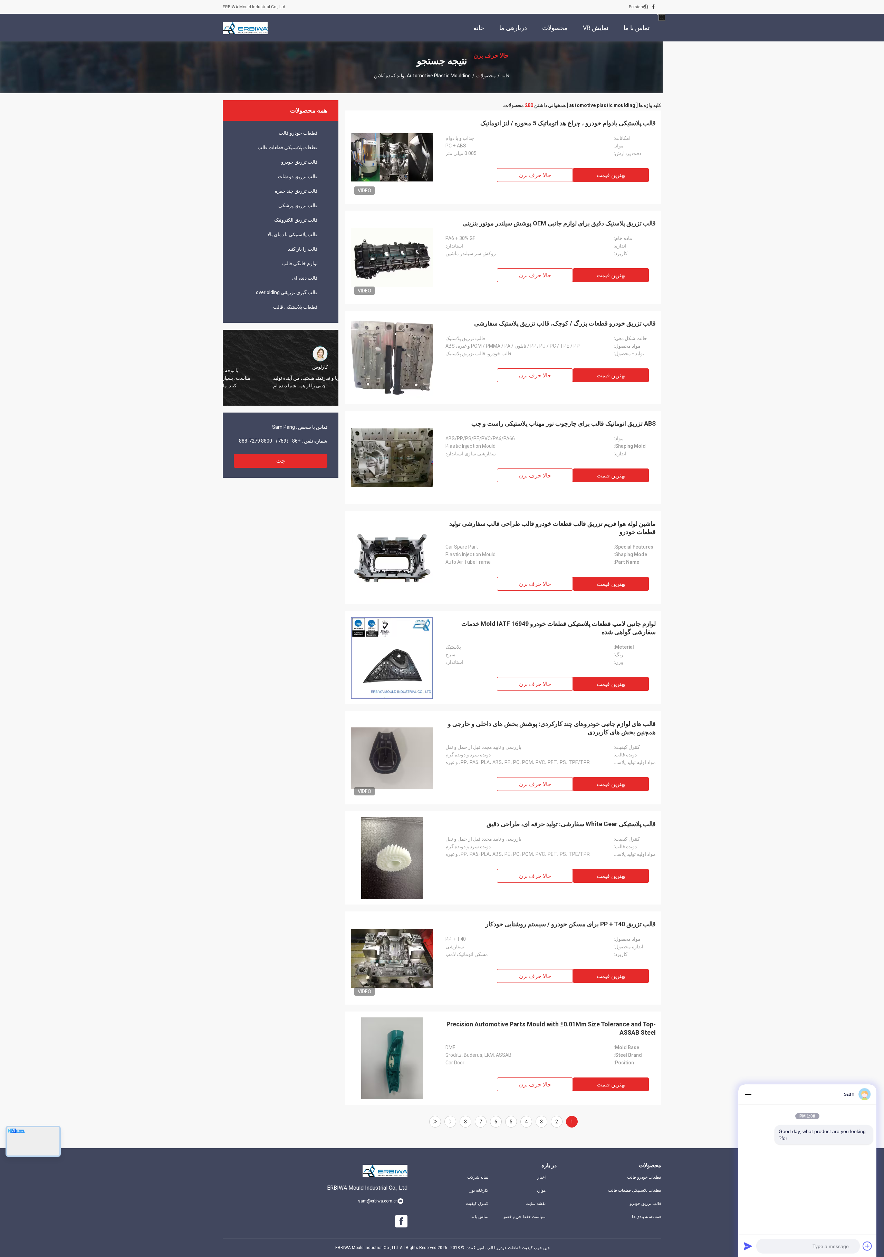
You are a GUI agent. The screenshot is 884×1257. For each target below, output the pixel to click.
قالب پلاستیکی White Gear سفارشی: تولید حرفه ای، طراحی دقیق (571, 824)
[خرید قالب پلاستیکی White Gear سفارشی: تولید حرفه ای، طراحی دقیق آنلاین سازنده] (392, 858)
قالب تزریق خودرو (299, 162)
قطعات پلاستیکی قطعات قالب (288, 147)
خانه (505, 75)
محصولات (486, 75)
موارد (541, 1190)
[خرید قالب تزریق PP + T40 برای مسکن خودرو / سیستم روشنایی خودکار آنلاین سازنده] (392, 958)
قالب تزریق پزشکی (298, 205)
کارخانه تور (479, 1190)
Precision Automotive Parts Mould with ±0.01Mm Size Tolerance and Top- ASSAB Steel (551, 1028)
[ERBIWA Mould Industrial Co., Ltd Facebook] (653, 7)
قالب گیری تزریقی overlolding (287, 292)
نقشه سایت (536, 1203)
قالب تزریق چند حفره (296, 191)
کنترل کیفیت (477, 1203)
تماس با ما (479, 1216)
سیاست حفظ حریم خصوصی (522, 1216)
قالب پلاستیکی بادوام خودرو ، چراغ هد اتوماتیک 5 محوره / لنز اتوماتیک (568, 123)
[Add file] (867, 1246)
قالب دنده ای (305, 278)
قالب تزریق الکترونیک (296, 220)
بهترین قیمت (611, 175)
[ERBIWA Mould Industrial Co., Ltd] (245, 27)
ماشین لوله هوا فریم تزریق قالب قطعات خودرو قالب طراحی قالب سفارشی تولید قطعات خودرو (552, 527)
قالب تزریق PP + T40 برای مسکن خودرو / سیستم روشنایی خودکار (571, 924)
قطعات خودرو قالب (298, 133)
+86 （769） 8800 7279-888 (270, 441)
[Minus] (748, 1094)
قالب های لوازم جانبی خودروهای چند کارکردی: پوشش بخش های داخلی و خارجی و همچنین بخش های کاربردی (552, 728)
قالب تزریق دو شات (298, 176)
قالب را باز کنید (303, 249)
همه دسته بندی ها (646, 1216)
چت (280, 460)
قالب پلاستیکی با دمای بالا (292, 234)
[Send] (747, 1246)
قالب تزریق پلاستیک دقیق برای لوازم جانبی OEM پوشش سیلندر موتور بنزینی (559, 223)
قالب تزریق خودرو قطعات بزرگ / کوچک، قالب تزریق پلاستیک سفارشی (565, 323)
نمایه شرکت (477, 1177)
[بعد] (450, 1122)
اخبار (541, 1177)
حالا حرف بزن (535, 175)
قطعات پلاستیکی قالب (295, 307)
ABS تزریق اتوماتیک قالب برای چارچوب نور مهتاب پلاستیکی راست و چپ (563, 423)
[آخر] (435, 1122)
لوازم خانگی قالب (300, 263)
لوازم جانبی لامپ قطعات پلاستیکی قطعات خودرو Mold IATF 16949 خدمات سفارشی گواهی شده (558, 628)
